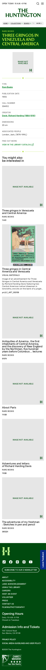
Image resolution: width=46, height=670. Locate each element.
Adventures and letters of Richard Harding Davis (16, 465)
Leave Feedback (43, 560)
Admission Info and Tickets (21, 627)
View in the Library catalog (16, 145)
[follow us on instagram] (24, 562)
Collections (16, 23)
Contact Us (8, 604)
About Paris (9, 407)
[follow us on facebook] (10, 562)
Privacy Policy (9, 639)
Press (5, 601)
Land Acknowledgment (14, 584)
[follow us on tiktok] (4, 562)
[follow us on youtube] (30, 562)
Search (27, 23)
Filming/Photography (13, 607)
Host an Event (9, 594)
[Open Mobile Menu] (42, 4)
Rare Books (7, 87)
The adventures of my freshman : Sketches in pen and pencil (20, 523)
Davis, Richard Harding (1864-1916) (18, 115)
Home (5, 23)
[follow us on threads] (17, 562)
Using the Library (11, 587)
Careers (6, 591)
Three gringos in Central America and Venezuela (16, 270)
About (5, 577)
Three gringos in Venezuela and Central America (18, 212)
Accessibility (8, 581)
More (38, 23)
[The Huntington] (23, 13)
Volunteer (7, 597)
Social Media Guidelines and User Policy (21, 643)
